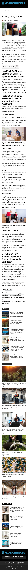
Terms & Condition (19, 562)
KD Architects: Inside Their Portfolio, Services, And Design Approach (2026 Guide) (5, 331)
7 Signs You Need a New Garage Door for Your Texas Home (5, 543)
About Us (10, 564)
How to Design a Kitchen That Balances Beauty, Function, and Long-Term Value (5, 357)
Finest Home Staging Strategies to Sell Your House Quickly (5, 535)
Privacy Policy (10, 562)
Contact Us (16, 564)
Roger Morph (7, 20)
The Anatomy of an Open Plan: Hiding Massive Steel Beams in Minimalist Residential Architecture (5, 314)
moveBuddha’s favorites (8, 279)
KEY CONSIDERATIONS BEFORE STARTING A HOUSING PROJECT (14, 465)
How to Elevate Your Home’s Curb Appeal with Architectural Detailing (5, 526)
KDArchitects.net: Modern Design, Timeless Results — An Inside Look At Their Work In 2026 (5, 348)
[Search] (24, 7)
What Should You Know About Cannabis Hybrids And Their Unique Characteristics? (5, 323)
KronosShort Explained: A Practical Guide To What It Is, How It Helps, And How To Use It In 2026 (14, 419)
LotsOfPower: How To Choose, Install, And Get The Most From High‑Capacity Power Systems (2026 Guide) (14, 396)
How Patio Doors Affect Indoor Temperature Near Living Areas (5, 518)
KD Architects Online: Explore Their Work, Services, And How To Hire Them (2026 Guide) (5, 340)
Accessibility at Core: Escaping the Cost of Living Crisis (14, 487)
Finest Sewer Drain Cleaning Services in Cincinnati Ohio (14, 443)
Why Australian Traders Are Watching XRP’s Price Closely (13, 301)
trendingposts (8, 289)
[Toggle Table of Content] (15, 66)
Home (4, 562)
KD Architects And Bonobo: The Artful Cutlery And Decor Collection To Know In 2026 (5, 509)
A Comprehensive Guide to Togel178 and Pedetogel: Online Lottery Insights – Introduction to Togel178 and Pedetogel (13, 295)
